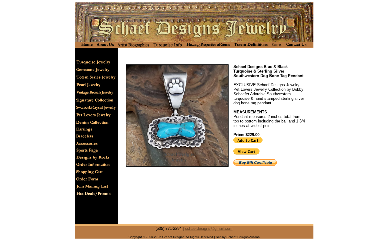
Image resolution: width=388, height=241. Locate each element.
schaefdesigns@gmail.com (208, 228)
